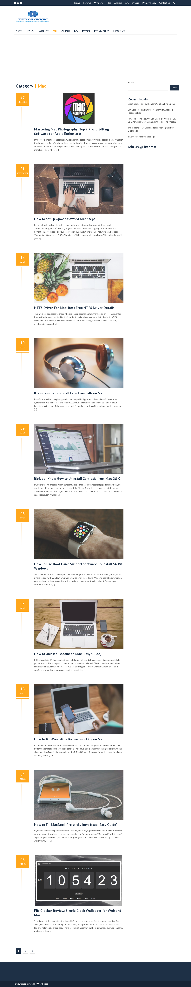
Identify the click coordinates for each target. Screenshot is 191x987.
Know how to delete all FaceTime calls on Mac (69, 393)
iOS (127, 2)
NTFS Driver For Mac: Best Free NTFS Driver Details (74, 308)
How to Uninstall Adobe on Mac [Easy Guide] (67, 654)
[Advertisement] (95, 57)
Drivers (135, 2)
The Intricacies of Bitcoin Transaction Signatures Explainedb (151, 129)
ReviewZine (19, 983)
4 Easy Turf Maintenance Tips (141, 136)
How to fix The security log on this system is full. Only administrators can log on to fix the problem (152, 120)
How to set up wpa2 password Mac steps (64, 219)
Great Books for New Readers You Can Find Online (151, 104)
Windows (98, 2)
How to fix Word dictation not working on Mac (69, 739)
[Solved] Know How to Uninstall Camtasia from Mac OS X (77, 478)
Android (118, 2)
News (77, 2)
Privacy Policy (149, 2)
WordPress (42, 983)
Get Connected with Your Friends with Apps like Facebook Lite (150, 111)
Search (131, 82)
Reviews (87, 2)
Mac (109, 2)
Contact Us (164, 2)
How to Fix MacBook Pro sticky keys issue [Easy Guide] (75, 825)
